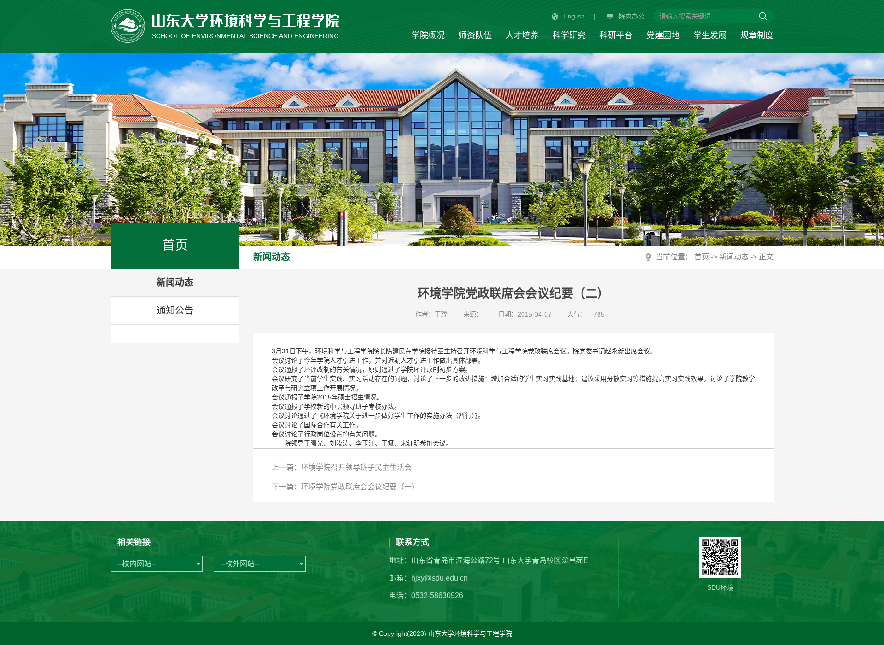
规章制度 (757, 35)
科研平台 (616, 35)
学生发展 (710, 35)
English (574, 16)
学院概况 (428, 35)
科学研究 (569, 35)
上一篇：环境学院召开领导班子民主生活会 (342, 467)
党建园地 (663, 35)
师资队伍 (475, 35)
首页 (701, 257)
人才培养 (522, 35)
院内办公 (632, 16)
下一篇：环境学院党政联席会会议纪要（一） (345, 487)
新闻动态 (175, 282)
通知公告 (175, 310)
